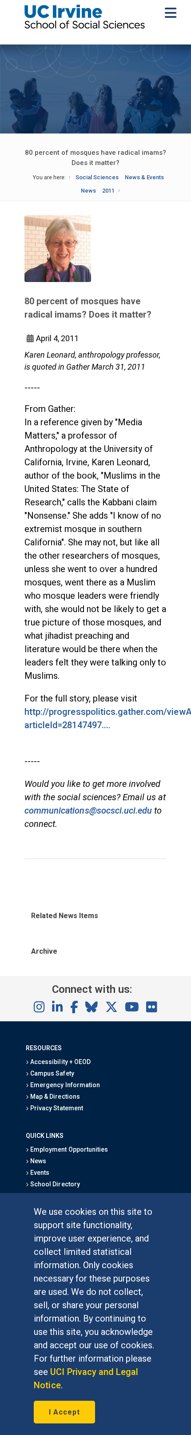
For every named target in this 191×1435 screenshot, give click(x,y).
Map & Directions (54, 1096)
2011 (108, 190)
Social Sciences (97, 177)
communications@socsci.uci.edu (88, 810)
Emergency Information (64, 1084)
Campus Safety (51, 1073)
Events (39, 1172)
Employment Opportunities (68, 1149)
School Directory (54, 1184)
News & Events (144, 177)
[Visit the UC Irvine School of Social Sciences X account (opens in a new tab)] (111, 1007)
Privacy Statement (56, 1108)
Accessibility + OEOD (60, 1061)
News (88, 190)
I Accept (64, 1412)
